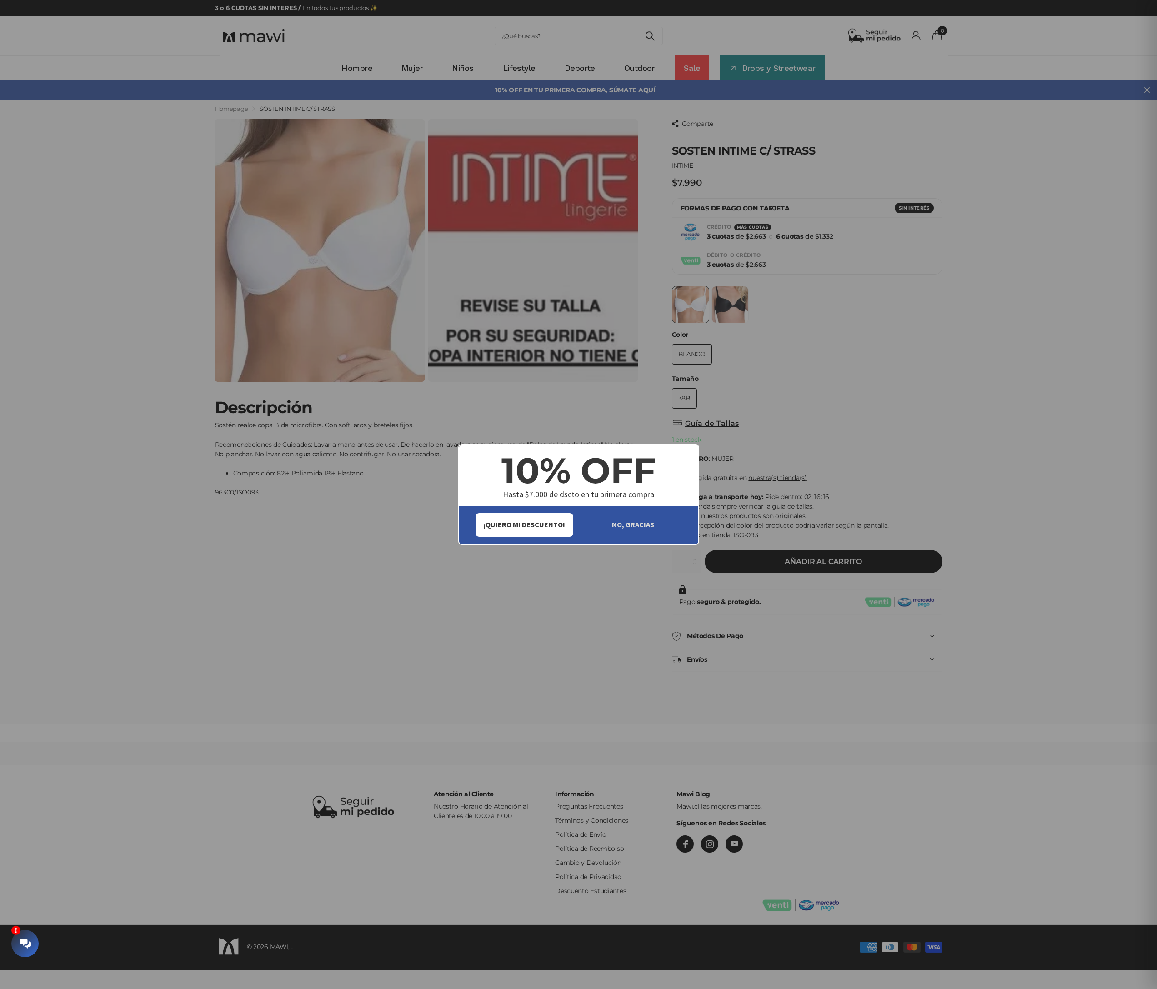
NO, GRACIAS (633, 524)
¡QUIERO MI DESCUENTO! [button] (524, 524)
